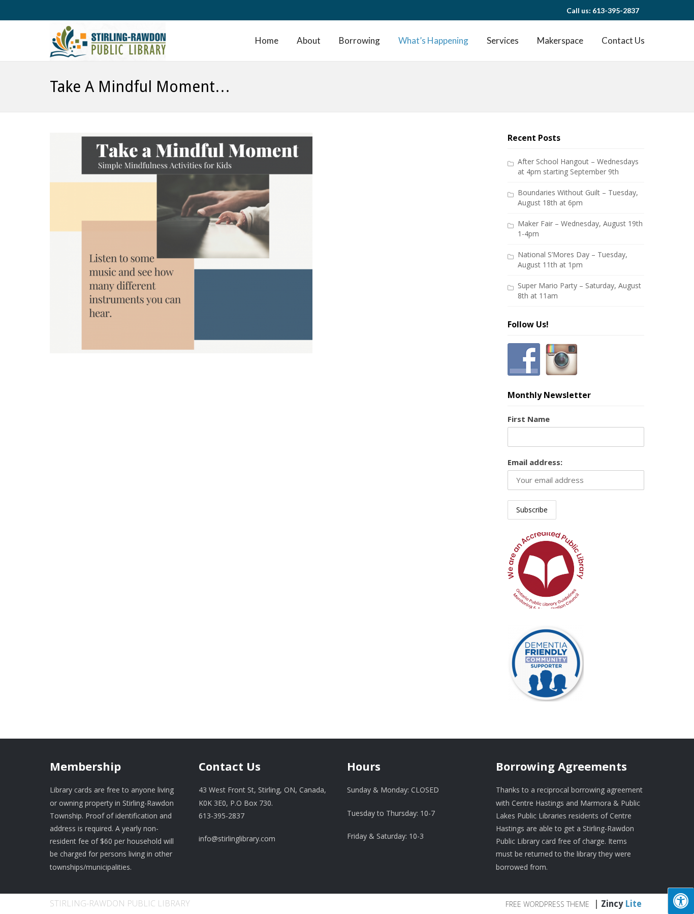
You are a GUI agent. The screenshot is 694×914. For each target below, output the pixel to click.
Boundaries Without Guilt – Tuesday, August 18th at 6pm (578, 197)
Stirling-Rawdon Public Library (120, 903)
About (309, 40)
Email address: (535, 462)
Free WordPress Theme (547, 904)
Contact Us (623, 40)
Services (503, 40)
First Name (529, 419)
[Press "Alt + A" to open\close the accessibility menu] (681, 901)
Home (266, 40)
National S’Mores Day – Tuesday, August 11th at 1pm (572, 259)
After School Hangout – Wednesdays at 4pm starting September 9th (578, 166)
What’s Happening (433, 40)
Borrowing (359, 40)
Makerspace (560, 40)
